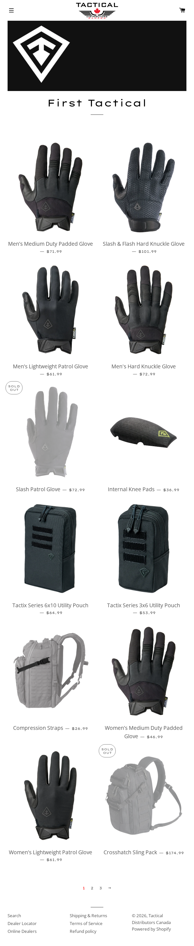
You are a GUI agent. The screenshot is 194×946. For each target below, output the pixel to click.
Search (14, 915)
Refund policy (83, 931)
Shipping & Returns (88, 915)
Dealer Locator (22, 923)
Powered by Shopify (151, 929)
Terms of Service (86, 923)
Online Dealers (22, 931)
